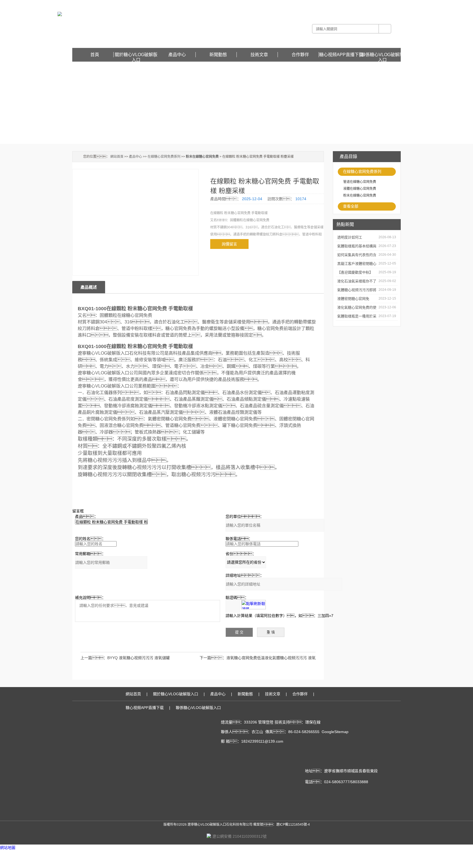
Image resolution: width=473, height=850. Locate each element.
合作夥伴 (300, 54)
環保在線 (313, 722)
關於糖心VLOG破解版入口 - (307, 4)
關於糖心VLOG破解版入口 (136, 54)
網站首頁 (116, 157)
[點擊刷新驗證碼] (253, 604)
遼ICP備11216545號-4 (293, 824)
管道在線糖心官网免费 (359, 182)
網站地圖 (7, 847)
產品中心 (177, 54)
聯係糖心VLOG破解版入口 (382, 54)
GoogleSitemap (335, 732)
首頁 (94, 54)
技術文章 (259, 54)
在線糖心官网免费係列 (362, 171)
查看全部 (350, 206)
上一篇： (93, 658)
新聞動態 (218, 54)
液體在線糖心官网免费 (359, 189)
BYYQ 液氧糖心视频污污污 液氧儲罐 (138, 658)
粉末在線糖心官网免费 (359, 195)
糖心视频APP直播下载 (384, 4)
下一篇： (213, 658)
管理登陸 (265, 722)
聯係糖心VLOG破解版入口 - (347, 4)
